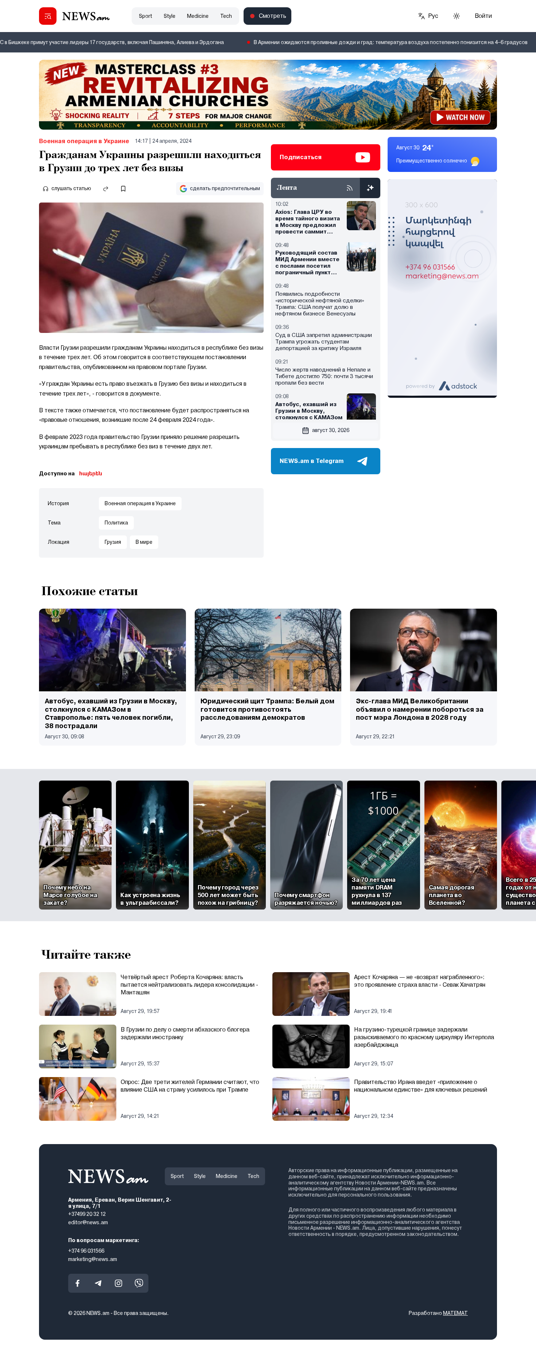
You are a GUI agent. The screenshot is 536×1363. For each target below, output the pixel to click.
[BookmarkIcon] (123, 188)
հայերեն (90, 473)
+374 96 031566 (86, 1251)
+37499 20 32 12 (87, 1214)
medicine (198, 16)
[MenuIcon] (48, 16)
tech (226, 16)
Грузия (113, 542)
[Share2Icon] (105, 188)
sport (145, 16)
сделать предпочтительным (225, 188)
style (169, 16)
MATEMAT (455, 1313)
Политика (116, 523)
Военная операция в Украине (84, 141)
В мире (144, 542)
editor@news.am (88, 1222)
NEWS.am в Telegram (312, 460)
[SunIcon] (456, 16)
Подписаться (301, 157)
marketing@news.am (92, 1259)
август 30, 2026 (330, 430)
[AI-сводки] (370, 188)
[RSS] (349, 188)
